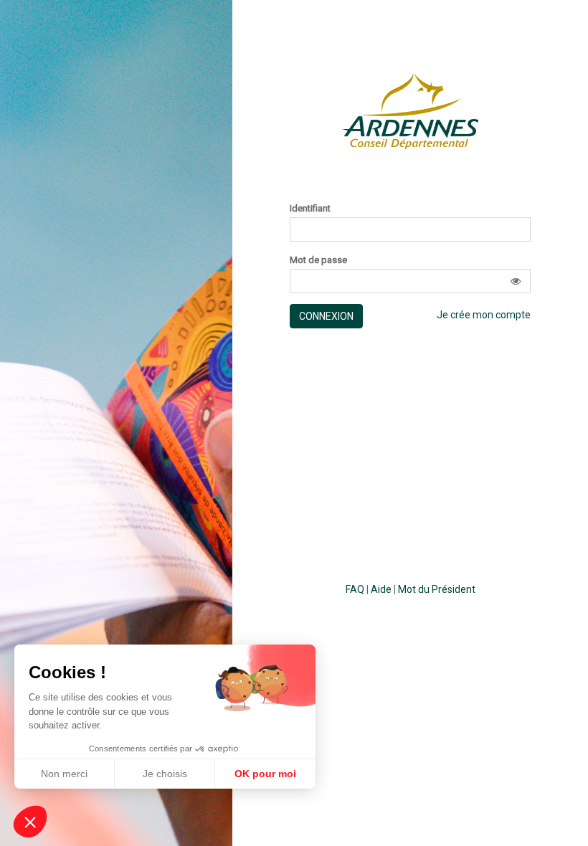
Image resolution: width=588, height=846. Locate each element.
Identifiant (310, 209)
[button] (515, 281)
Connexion (326, 316)
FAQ (355, 589)
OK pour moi (265, 773)
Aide (381, 589)
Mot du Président (436, 589)
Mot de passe (318, 260)
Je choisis (165, 773)
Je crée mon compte (484, 314)
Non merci (64, 773)
